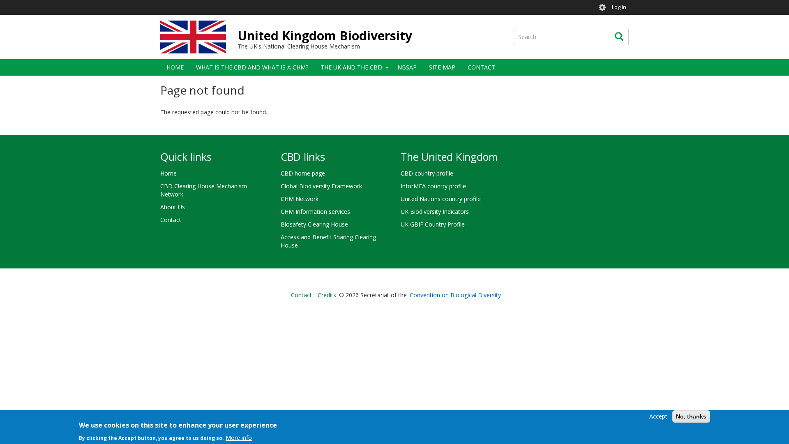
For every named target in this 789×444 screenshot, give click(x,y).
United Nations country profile (441, 199)
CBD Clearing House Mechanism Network (203, 190)
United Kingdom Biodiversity (325, 35)
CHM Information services (315, 211)
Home (175, 67)
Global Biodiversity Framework (321, 186)
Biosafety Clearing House (314, 224)
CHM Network (299, 199)
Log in (619, 7)
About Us (172, 207)
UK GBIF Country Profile (433, 224)
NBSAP (407, 67)
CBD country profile (427, 173)
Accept (658, 416)
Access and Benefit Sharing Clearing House (328, 241)
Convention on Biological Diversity (455, 295)
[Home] (193, 37)
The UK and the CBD (351, 67)
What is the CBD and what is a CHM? (252, 67)
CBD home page (303, 173)
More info (239, 438)
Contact (481, 67)
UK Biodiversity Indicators (435, 211)
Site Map (442, 67)
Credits (327, 295)
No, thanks (691, 416)
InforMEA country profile (433, 186)
